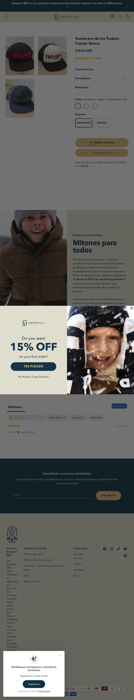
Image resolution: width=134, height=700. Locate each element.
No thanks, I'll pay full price (33, 376)
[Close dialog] (131, 308)
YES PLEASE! (34, 366)
